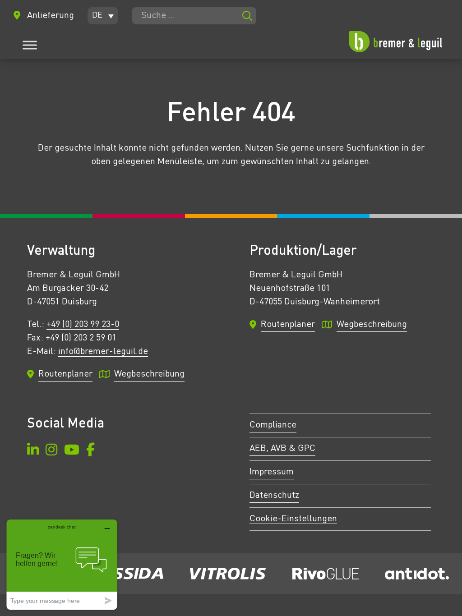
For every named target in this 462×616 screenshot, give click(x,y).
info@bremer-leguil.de (103, 351)
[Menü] (30, 45)
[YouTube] (71, 451)
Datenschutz (274, 495)
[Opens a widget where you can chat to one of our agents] (61, 564)
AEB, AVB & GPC (282, 448)
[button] (103, 15)
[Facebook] (90, 451)
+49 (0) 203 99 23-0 (82, 324)
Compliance (272, 425)
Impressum (271, 472)
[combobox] (194, 16)
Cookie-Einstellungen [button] (293, 519)
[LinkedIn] (33, 451)
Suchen (247, 16)
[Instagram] (51, 451)
